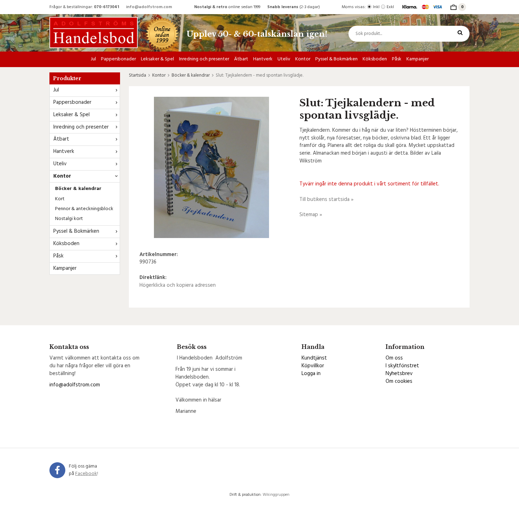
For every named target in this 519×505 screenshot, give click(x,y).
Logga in (311, 373)
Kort (60, 199)
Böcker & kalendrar (78, 189)
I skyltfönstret (402, 366)
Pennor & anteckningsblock (84, 209)
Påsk (396, 59)
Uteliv (284, 59)
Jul (93, 59)
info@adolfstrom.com (149, 7)
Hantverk (263, 59)
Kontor (302, 59)
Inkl (376, 7)
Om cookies (399, 381)
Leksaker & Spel (157, 59)
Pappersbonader (118, 59)
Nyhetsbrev (399, 373)
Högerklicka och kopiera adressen (177, 285)
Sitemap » (310, 214)
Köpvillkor (313, 366)
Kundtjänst (314, 358)
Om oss (394, 358)
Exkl (390, 7)
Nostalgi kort (69, 219)
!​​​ (86, 474)
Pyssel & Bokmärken (336, 59)
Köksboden (375, 59)
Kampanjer (417, 59)
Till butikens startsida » (326, 199)
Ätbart (241, 59)
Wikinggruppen (276, 495)
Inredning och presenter (204, 59)
